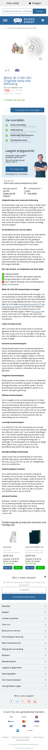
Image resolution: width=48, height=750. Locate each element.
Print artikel (32, 193)
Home (4, 28)
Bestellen (6, 606)
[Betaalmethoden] (11, 717)
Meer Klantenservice (11, 643)
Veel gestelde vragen (11, 686)
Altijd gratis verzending (12, 649)
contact (38, 311)
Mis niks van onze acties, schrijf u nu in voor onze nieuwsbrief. (24, 583)
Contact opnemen (10, 618)
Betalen (5, 612)
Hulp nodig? (13, 3)
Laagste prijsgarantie (12, 667)
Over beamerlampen (11, 680)
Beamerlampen (9, 661)
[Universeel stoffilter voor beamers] (35, 537)
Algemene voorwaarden (20, 737)
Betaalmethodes (22, 740)
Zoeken (39, 11)
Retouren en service (11, 630)
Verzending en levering (12, 636)
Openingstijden (9, 673)
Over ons (6, 624)
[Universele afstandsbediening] (13, 537)
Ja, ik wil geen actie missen (24, 597)
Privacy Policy (38, 737)
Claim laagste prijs (16, 169)
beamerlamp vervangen (28, 304)
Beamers (6, 655)
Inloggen (36, 3)
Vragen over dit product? (9, 194)
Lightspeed (29, 748)
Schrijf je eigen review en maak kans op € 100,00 (20, 183)
